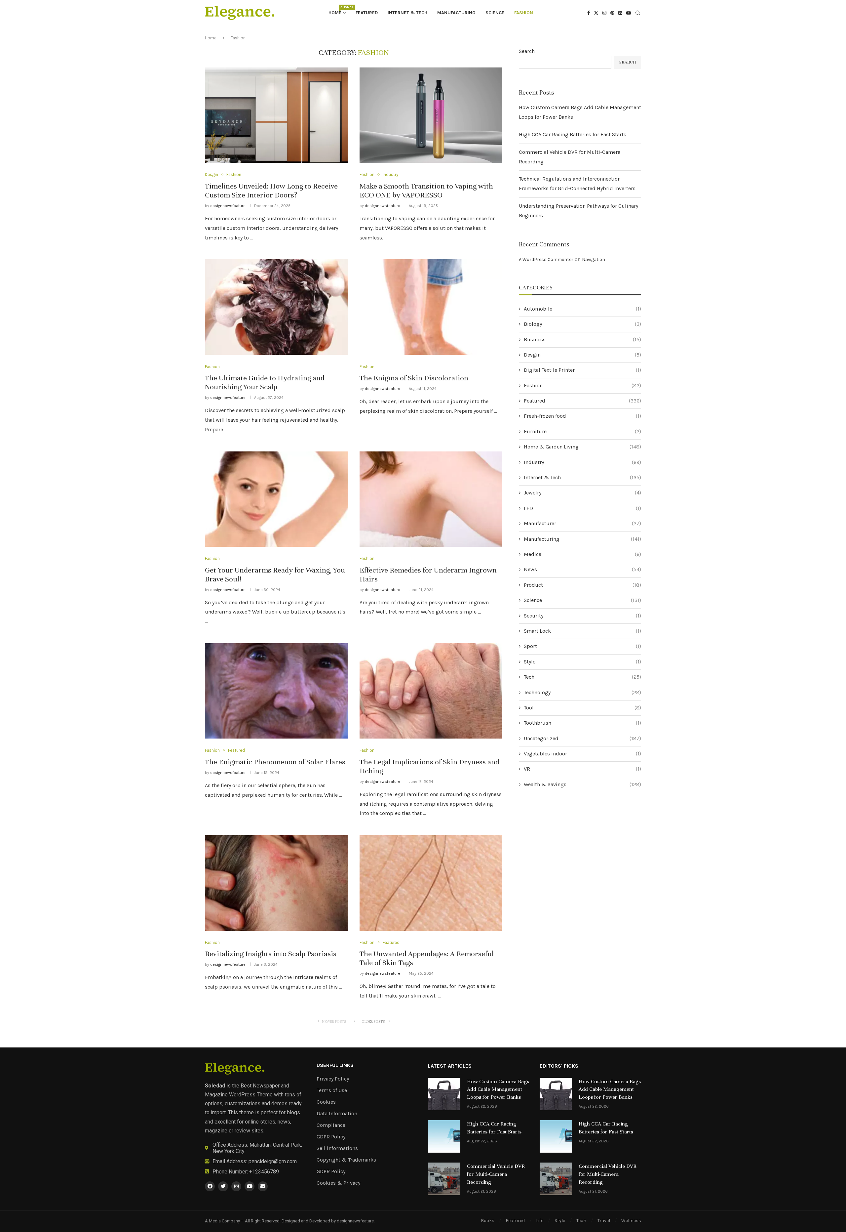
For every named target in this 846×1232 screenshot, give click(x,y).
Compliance (331, 1125)
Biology (582, 324)
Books (487, 1220)
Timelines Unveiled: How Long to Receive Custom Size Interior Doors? (271, 190)
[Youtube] (628, 13)
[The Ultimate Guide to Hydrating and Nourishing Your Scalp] (276, 307)
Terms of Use (332, 1090)
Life (539, 1220)
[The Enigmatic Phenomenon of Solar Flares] (276, 691)
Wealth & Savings (582, 784)
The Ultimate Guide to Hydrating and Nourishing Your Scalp (265, 382)
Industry (582, 462)
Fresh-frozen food (582, 416)
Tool (582, 707)
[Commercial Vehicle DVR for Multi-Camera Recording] (444, 1179)
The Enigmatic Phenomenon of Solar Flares (275, 761)
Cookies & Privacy (338, 1183)
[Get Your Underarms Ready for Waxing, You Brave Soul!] (276, 499)
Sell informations (337, 1148)
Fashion (523, 13)
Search (527, 51)
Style (582, 661)
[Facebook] (588, 13)
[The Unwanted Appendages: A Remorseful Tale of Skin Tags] (431, 882)
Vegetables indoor (582, 753)
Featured (367, 13)
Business (582, 339)
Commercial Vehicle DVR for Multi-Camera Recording (496, 1174)
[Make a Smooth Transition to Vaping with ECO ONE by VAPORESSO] (431, 115)
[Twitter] (596, 13)
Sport (582, 646)
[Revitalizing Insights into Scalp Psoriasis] (276, 882)
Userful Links (335, 1065)
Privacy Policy (333, 1079)
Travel (603, 1220)
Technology (582, 692)
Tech (582, 677)
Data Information (337, 1113)
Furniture (582, 431)
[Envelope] (263, 1186)
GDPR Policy (331, 1136)
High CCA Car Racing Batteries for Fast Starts (572, 134)
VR (582, 769)
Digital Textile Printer (582, 370)
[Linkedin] (620, 13)
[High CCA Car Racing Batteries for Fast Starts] (444, 1136)
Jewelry (582, 492)
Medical (582, 554)
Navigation (593, 259)
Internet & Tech (407, 13)
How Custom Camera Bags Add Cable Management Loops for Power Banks (498, 1089)
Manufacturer (582, 523)
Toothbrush (582, 723)
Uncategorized (582, 738)
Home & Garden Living (582, 447)
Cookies (326, 1102)
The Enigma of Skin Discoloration (414, 377)
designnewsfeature (228, 205)
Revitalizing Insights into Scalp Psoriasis (270, 953)
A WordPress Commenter (546, 259)
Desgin (582, 355)
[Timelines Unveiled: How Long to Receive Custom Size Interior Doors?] (276, 115)
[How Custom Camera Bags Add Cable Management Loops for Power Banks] (444, 1094)
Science (494, 13)
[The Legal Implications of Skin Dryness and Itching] (431, 691)
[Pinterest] (612, 13)
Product (582, 585)
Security (582, 616)
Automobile (582, 309)
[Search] (637, 13)
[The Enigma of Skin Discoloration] (431, 307)
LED (582, 508)
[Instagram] (604, 13)
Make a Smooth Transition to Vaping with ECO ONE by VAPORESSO (426, 190)
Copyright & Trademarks (346, 1160)
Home (337, 11)
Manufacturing (456, 13)
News (582, 569)
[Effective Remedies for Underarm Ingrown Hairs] (431, 499)
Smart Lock (582, 631)
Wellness (631, 1220)
